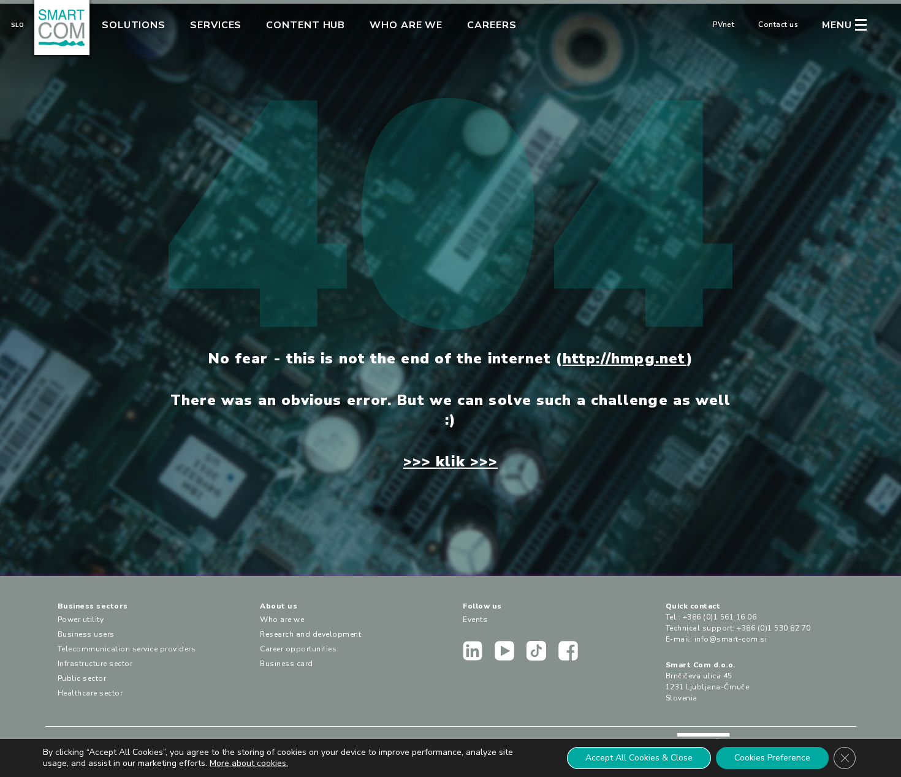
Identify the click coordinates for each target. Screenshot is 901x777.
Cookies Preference (772, 758)
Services (215, 25)
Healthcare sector (90, 693)
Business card (286, 664)
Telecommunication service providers (127, 649)
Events (475, 619)
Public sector (82, 678)
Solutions (133, 25)
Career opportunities (298, 649)
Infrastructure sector (95, 664)
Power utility (81, 619)
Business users (86, 634)
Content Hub (305, 25)
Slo (17, 25)
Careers (491, 25)
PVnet (724, 24)
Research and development (310, 634)
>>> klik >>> (450, 461)
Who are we (406, 25)
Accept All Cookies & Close (639, 758)
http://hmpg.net (625, 358)
